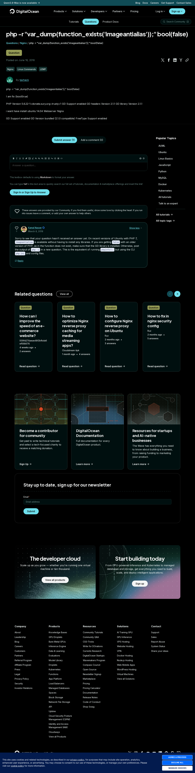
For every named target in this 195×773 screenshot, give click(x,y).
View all (64, 293)
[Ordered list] (49, 158)
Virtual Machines (125, 674)
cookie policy (17, 765)
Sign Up (24, 464)
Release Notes (90, 697)
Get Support (167, 3)
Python (162, 171)
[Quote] (52, 158)
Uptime (52, 711)
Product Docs (111, 21)
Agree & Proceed (177, 757)
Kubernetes (165, 190)
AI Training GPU (125, 632)
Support (155, 632)
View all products (55, 579)
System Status (158, 646)
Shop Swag (88, 706)
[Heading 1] (36, 158)
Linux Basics (165, 158)
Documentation (90, 692)
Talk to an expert (168, 203)
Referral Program (23, 660)
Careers (154, 3)
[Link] (26, 158)
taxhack (24, 79)
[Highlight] (33, 158)
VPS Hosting (123, 641)
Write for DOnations (93, 646)
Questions (90, 21)
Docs (145, 3)
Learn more (83, 464)
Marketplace (89, 678)
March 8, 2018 (35, 231)
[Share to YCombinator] (181, 60)
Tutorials (74, 21)
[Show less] (141, 228)
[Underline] (20, 158)
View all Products (57, 736)
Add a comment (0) (92, 139)
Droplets (53, 665)
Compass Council (91, 665)
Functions (53, 674)
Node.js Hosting (125, 660)
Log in (159, 11)
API (50, 706)
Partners (19, 655)
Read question (28, 366)
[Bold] (13, 158)
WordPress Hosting (126, 669)
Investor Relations (23, 688)
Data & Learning (57, 651)
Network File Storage (59, 702)
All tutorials (164, 197)
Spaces (52, 692)
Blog (137, 3)
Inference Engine (57, 646)
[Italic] (17, 158)
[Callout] (55, 158)
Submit (31, 511)
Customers (20, 651)
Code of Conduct (91, 702)
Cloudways (54, 732)
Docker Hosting (125, 655)
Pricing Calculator (91, 688)
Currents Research (92, 651)
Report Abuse (158, 641)
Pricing (86, 683)
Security (19, 683)
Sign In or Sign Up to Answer (29, 192)
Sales (154, 637)
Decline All (177, 762)
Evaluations (54, 655)
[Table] (58, 158)
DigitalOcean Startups (94, 655)
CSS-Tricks (88, 641)
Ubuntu (162, 152)
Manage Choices (177, 768)
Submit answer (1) (64, 139)
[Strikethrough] (23, 158)
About (18, 632)
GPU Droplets (55, 637)
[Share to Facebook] (169, 60)
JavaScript (164, 165)
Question (14, 52)
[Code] (61, 158)
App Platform (55, 678)
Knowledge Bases (58, 632)
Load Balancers (56, 683)
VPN (119, 651)
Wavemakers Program (94, 660)
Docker (162, 184)
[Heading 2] (39, 158)
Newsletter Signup (92, 674)
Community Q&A (91, 637)
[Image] (29, 158)
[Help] (143, 158)
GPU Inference (124, 637)
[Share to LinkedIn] (175, 60)
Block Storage (56, 697)
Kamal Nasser (35, 227)
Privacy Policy (22, 678)
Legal (17, 674)
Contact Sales (183, 3)
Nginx (23, 43)
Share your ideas (159, 651)
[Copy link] (187, 60)
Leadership (20, 637)
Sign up (176, 11)
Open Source (89, 669)
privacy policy (77, 759)
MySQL (162, 177)
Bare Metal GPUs (57, 641)
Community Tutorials (93, 632)
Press (17, 669)
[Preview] (140, 158)
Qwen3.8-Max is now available (20, 3)
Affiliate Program (23, 665)
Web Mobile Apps (126, 665)
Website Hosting (125, 646)
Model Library (56, 660)
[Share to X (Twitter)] (163, 60)
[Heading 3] (42, 158)
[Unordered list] (45, 158)
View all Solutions (126, 678)
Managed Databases (59, 688)
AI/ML (161, 145)
